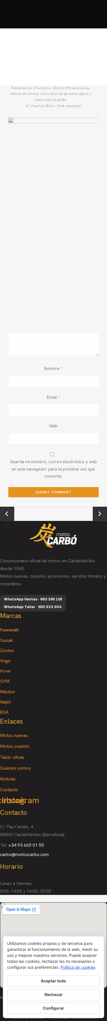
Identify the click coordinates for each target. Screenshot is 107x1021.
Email (53, 397)
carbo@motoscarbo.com (24, 854)
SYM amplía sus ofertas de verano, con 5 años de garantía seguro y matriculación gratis (50, 94)
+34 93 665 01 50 (26, 845)
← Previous (7, 514)
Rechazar (54, 994)
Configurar (53, 1008)
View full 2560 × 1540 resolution (56, 106)
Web (53, 426)
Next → (100, 513)
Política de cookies (77, 967)
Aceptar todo (53, 980)
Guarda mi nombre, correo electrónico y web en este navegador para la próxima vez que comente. (53, 469)
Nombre (53, 368)
